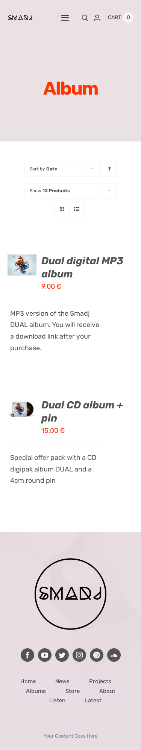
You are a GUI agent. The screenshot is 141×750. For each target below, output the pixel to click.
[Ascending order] (109, 168)
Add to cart (22, 257)
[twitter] (62, 655)
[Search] (85, 17)
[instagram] (79, 655)
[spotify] (96, 655)
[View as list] (77, 209)
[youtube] (45, 655)
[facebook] (27, 655)
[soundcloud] (114, 655)
